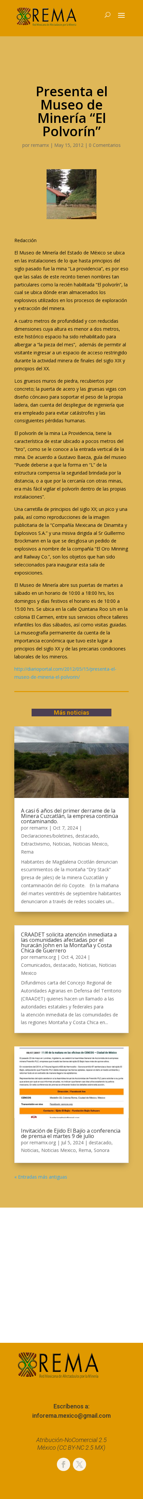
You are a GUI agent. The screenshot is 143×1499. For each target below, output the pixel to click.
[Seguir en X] (79, 1464)
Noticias (61, 844)
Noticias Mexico (90, 844)
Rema (27, 852)
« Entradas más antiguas (40, 1177)
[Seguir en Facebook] (63, 1464)
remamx (40, 145)
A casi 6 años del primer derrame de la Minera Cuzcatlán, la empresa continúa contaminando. (69, 816)
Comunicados (36, 965)
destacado (86, 836)
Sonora (101, 1150)
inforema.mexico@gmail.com (71, 1415)
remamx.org (43, 957)
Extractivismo (35, 844)
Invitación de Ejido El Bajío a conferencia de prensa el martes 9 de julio (70, 1133)
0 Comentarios (105, 145)
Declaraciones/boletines (47, 836)
